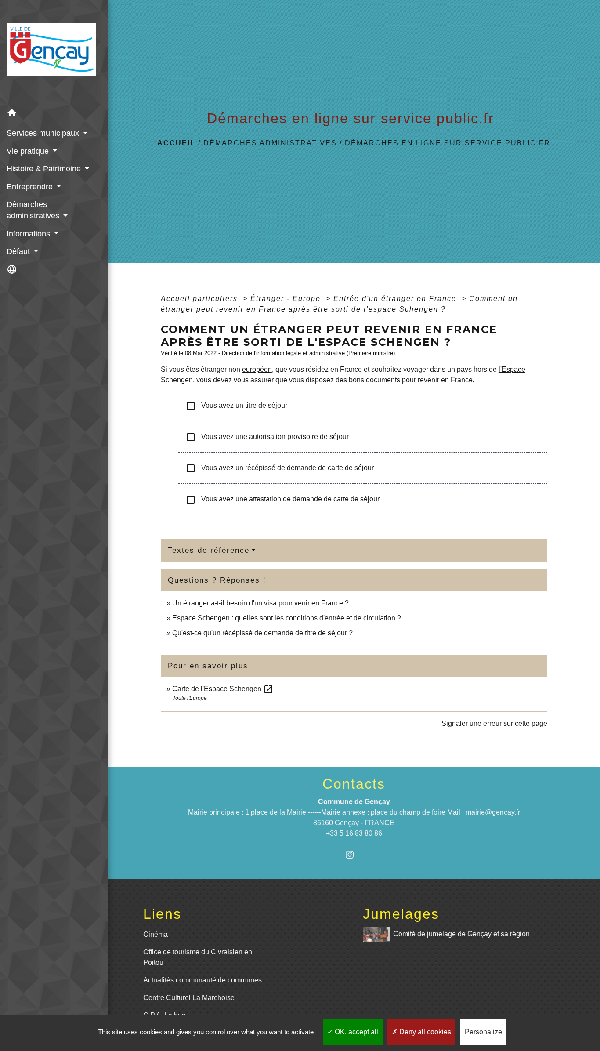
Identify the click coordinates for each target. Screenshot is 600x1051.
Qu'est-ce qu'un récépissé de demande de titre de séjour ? (262, 633)
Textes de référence (208, 550)
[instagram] (354, 854)
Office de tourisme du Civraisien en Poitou (197, 957)
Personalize (483, 1032)
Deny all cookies (424, 1032)
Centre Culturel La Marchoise (189, 997)
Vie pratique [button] (29, 151)
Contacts (353, 784)
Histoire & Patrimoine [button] (45, 168)
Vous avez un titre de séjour (236, 406)
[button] (54, 114)
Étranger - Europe (286, 298)
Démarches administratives (270, 143)
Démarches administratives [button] (34, 210)
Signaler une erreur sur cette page (494, 723)
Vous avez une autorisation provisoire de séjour (267, 437)
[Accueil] (54, 52)
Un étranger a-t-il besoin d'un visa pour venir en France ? (260, 603)
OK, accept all (355, 1032)
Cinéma (155, 934)
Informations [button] (29, 233)
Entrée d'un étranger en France (396, 298)
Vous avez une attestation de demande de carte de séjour (282, 499)
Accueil (176, 143)
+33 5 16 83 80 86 (354, 833)
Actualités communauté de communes (202, 980)
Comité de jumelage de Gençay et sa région (461, 934)
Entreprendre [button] (31, 186)
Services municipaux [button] (44, 133)
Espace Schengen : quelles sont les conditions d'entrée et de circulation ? (286, 618)
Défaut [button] (19, 251)
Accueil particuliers (200, 298)
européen (257, 369)
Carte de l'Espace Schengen (223, 688)
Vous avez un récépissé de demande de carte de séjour (279, 468)
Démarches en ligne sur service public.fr (447, 143)
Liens (162, 914)
